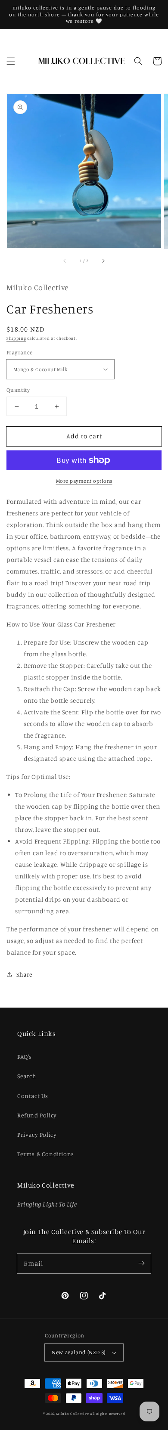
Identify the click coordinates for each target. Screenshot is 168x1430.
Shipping (16, 338)
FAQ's (24, 1056)
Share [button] (24, 974)
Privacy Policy (36, 1134)
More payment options (84, 481)
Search (27, 1075)
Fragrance (19, 352)
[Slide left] (65, 260)
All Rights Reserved (107, 1413)
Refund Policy (37, 1115)
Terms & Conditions (45, 1153)
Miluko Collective (72, 1413)
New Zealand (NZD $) (79, 1352)
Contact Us (32, 1095)
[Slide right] (102, 260)
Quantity (18, 389)
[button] (10, 61)
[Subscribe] (141, 1263)
